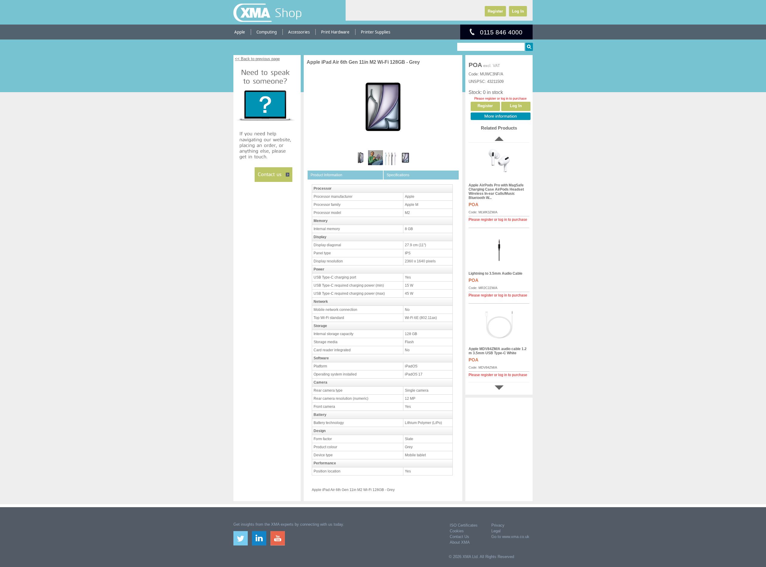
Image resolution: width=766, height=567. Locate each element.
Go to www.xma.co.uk (510, 536)
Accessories (299, 32)
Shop (288, 12)
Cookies (457, 531)
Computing (266, 32)
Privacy (497, 525)
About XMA (460, 542)
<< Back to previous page (257, 59)
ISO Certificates (464, 525)
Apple (239, 32)
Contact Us (459, 536)
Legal (496, 531)
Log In (518, 11)
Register (495, 11)
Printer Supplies (375, 32)
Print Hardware (335, 32)
